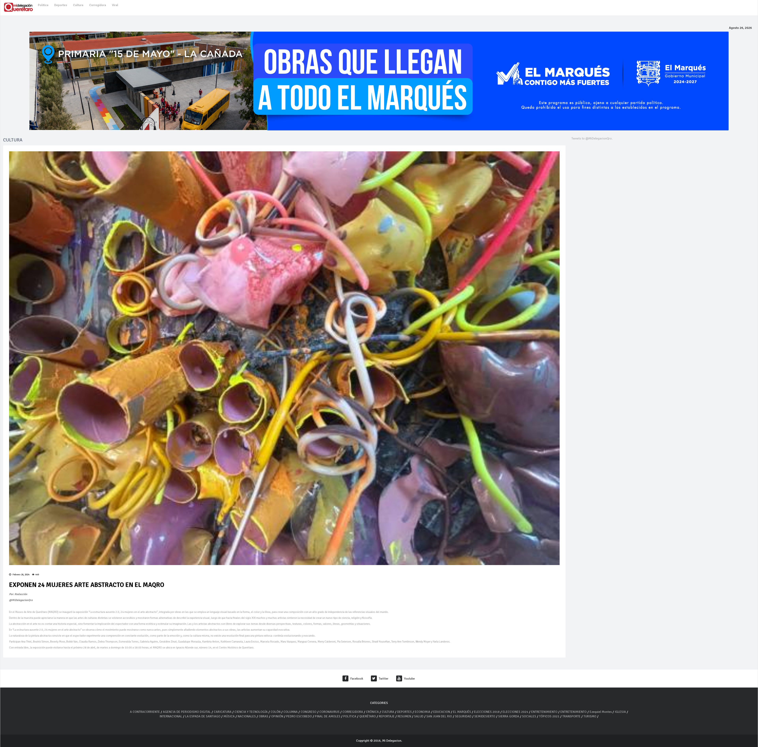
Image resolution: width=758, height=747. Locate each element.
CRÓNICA (373, 712)
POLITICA (349, 716)
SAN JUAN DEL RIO (439, 716)
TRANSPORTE (571, 716)
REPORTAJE (387, 716)
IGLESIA (620, 712)
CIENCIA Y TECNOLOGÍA (251, 712)
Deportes (60, 5)
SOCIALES (529, 716)
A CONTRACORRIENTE (145, 712)
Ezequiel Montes (601, 712)
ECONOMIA (422, 712)
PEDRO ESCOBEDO (299, 716)
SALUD (418, 716)
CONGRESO (308, 712)
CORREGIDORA (352, 712)
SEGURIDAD (463, 716)
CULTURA (388, 712)
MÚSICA (229, 716)
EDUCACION (441, 712)
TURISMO (590, 716)
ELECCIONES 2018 (487, 712)
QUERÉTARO (368, 716)
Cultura (78, 5)
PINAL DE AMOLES (327, 716)
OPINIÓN (277, 716)
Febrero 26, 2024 (20, 574)
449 (37, 574)
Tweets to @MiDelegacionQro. (592, 138)
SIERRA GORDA (508, 716)
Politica (43, 5)
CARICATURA (223, 712)
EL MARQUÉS (462, 712)
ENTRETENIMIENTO (544, 712)
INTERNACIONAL (170, 716)
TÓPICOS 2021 (549, 716)
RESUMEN (404, 716)
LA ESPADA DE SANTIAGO (202, 716)
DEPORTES (404, 712)
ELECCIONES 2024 (515, 712)
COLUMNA (290, 712)
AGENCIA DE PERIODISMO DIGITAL (187, 712)
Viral (115, 5)
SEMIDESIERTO (484, 716)
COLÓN (275, 712)
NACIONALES (247, 716)
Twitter (383, 679)
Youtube (409, 679)
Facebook (356, 679)
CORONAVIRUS (329, 712)
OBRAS (263, 716)
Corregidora (97, 5)
